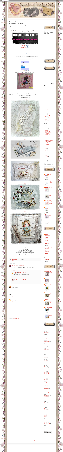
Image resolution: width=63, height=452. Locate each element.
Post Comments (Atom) (16, 318)
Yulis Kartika (45, 405)
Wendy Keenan (45, 409)
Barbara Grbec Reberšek (47, 395)
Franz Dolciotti (45, 398)
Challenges (13, 260)
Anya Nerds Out (47, 134)
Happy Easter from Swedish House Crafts (50, 315)
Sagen (45, 116)
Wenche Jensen (45, 376)
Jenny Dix (45, 366)
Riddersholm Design (47, 115)
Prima (23, 48)
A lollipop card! (46, 238)
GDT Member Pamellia (48, 106)
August (46, 148)
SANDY (25, 159)
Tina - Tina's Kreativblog (48, 307)
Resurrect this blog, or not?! (48, 222)
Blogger (35, 440)
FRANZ (25, 139)
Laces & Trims (23, 52)
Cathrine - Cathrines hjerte (48, 187)
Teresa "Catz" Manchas (46, 392)
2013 (45, 160)
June (46, 150)
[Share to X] (21, 259)
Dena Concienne (46, 396)
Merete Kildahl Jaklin (46, 338)
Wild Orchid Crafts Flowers (24, 49)
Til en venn (50, 188)
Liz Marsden (45, 346)
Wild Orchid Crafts (47, 120)
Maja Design (23, 45)
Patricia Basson (45, 362)
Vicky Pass (45, 389)
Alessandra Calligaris (46, 335)
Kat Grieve (45, 426)
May (46, 151)
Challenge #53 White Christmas (48, 144)
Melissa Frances (23, 47)
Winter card (46, 130)
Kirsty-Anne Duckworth (47, 423)
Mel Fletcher (45, 357)
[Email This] (19, 259)
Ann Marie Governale (46, 372)
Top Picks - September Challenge (48, 133)
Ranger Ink (46, 253)
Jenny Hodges (45, 382)
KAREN (25, 183)
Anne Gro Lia (45, 402)
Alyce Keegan (45, 415)
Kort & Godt (46, 234)
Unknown (15, 272)
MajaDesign (46, 237)
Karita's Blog (46, 299)
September (46, 147)
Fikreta (13, 293)
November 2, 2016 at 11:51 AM (22, 279)
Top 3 (45, 118)
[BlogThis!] (20, 259)
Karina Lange (45, 337)
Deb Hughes (45, 391)
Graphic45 (46, 107)
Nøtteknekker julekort (47, 235)
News (45, 111)
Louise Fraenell (45, 367)
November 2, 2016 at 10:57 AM (20, 265)
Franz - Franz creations (48, 207)
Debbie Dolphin (46, 422)
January (46, 156)
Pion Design (23, 46)
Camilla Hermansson (46, 388)
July (46, 149)
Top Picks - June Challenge (49, 140)
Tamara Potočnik (46, 350)
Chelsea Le (45, 416)
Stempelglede (46, 117)
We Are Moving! (47, 251)
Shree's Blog (13, 265)
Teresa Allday (45, 379)
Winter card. (46, 139)
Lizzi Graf (45, 408)
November (46, 128)
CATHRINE (25, 99)
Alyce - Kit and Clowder (48, 174)
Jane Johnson (45, 352)
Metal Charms (24, 53)
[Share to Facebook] (22, 259)
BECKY (25, 211)
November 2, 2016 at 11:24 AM (22, 272)
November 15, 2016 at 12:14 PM (18, 293)
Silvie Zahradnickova (46, 363)
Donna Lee (45, 329)
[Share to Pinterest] (23, 259)
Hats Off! (46, 142)
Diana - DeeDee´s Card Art (48, 200)
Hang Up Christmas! (48, 141)
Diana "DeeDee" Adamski (47, 373)
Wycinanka (46, 121)
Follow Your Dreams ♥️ (48, 129)
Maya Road (46, 110)
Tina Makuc (45, 385)
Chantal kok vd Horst (46, 384)
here (51, 164)
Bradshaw (47, 332)
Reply (12, 296)
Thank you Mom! (47, 131)
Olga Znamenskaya (46, 369)
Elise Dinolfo (45, 360)
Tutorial (46, 119)
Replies (14, 270)
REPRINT (46, 114)
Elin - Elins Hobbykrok (48, 271)
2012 (45, 161)
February (46, 155)
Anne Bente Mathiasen (46, 341)
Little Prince (46, 135)
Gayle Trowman (46, 349)
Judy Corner (45, 399)
